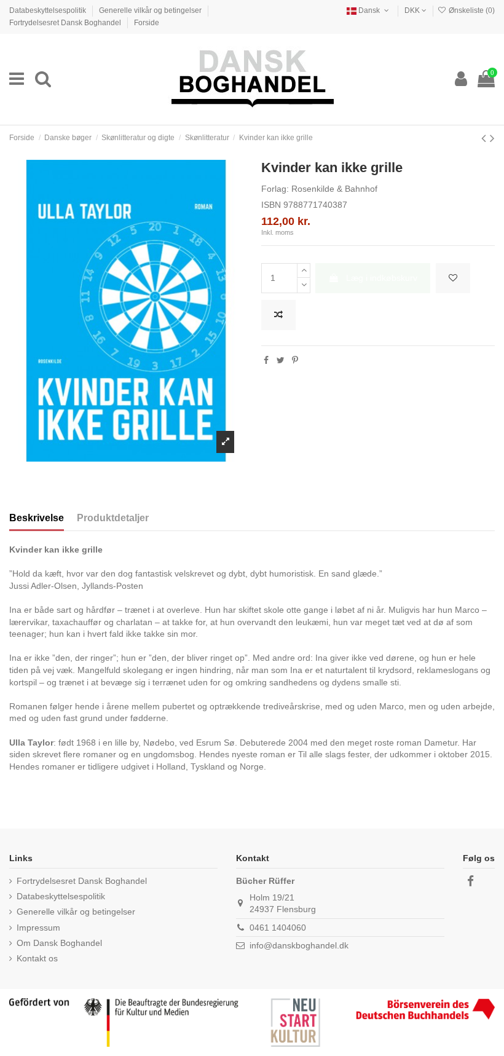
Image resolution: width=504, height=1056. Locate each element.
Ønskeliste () (471, 10)
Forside (146, 22)
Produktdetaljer (113, 518)
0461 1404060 (278, 927)
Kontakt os (37, 958)
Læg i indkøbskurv (381, 278)
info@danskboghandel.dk (299, 945)
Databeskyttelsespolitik (48, 10)
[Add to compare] (278, 315)
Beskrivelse (36, 518)
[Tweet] (281, 360)
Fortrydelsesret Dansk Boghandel (66, 22)
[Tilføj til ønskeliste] (453, 278)
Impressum (38, 927)
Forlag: (275, 189)
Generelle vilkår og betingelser (151, 10)
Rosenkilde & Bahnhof (334, 189)
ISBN (271, 205)
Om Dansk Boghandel (59, 943)
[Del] (266, 360)
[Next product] (492, 138)
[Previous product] (485, 138)
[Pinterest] (295, 360)
